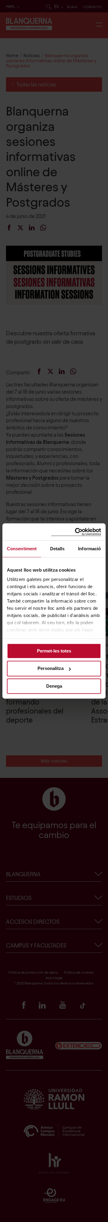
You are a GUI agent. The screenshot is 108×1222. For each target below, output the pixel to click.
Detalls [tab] (57, 548)
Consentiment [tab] (22, 548)
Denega (54, 686)
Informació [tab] (89, 548)
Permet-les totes (54, 650)
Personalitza (51, 668)
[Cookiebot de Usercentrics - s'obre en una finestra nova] (76, 532)
